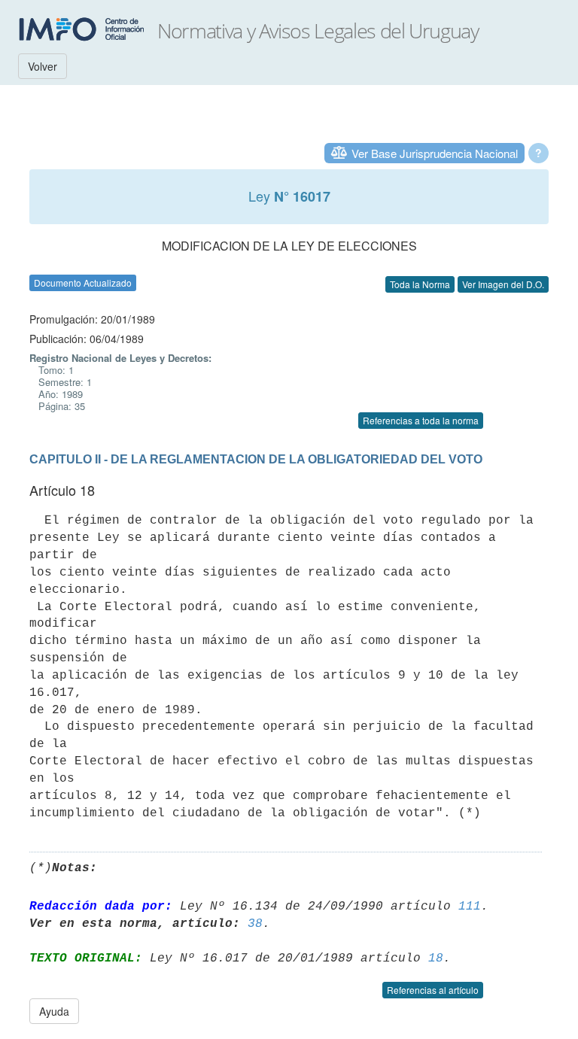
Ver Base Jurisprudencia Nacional (434, 153)
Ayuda (54, 1011)
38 (255, 924)
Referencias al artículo (433, 989)
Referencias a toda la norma (421, 420)
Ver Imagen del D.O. (503, 284)
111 (469, 906)
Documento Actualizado (83, 282)
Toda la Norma (420, 284)
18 (435, 958)
